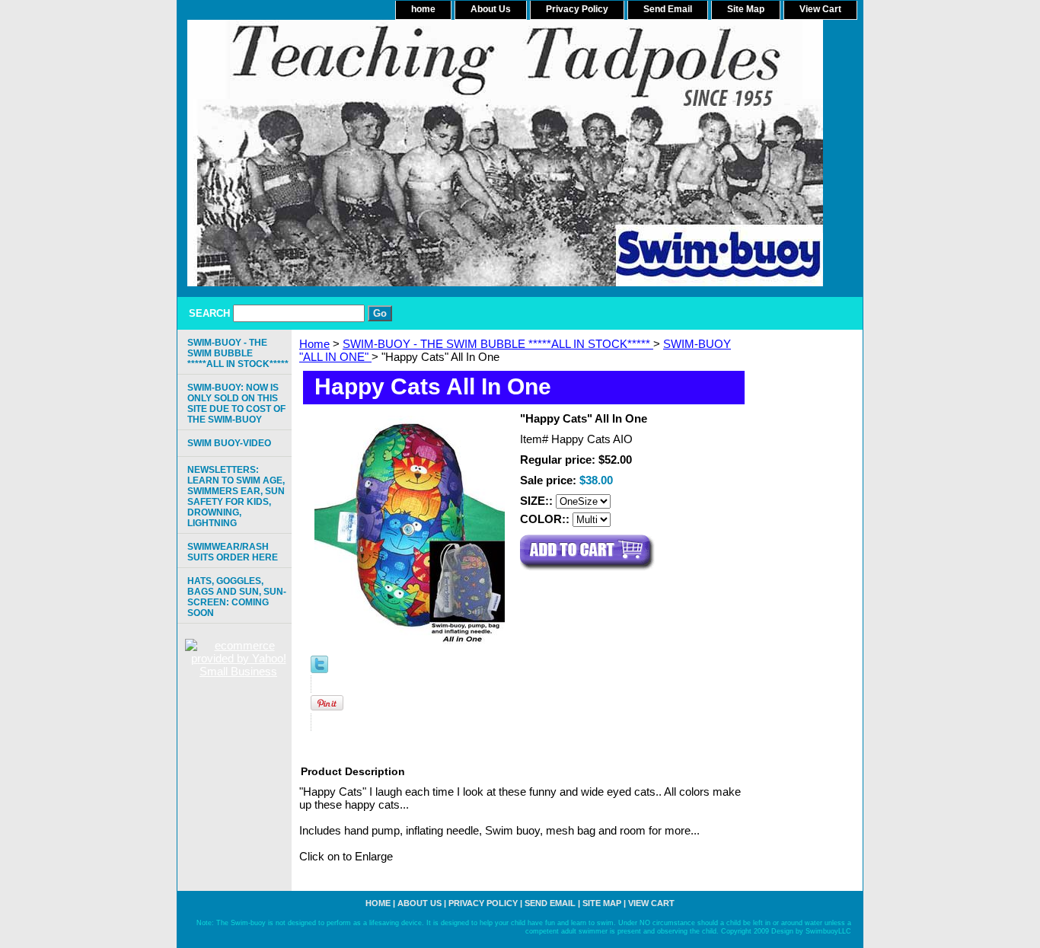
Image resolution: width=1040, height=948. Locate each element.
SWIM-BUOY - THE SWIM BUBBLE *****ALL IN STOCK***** (498, 343)
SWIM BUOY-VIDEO (229, 443)
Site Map (745, 9)
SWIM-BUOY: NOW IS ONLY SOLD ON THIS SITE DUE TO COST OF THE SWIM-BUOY (236, 403)
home (423, 9)
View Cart (820, 9)
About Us (491, 9)
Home (314, 343)
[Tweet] (319, 668)
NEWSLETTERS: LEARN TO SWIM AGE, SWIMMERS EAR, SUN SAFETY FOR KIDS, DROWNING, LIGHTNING (236, 496)
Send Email (667, 9)
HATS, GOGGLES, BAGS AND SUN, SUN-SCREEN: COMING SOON (236, 597)
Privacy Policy (577, 9)
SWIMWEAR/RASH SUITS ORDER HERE (232, 552)
